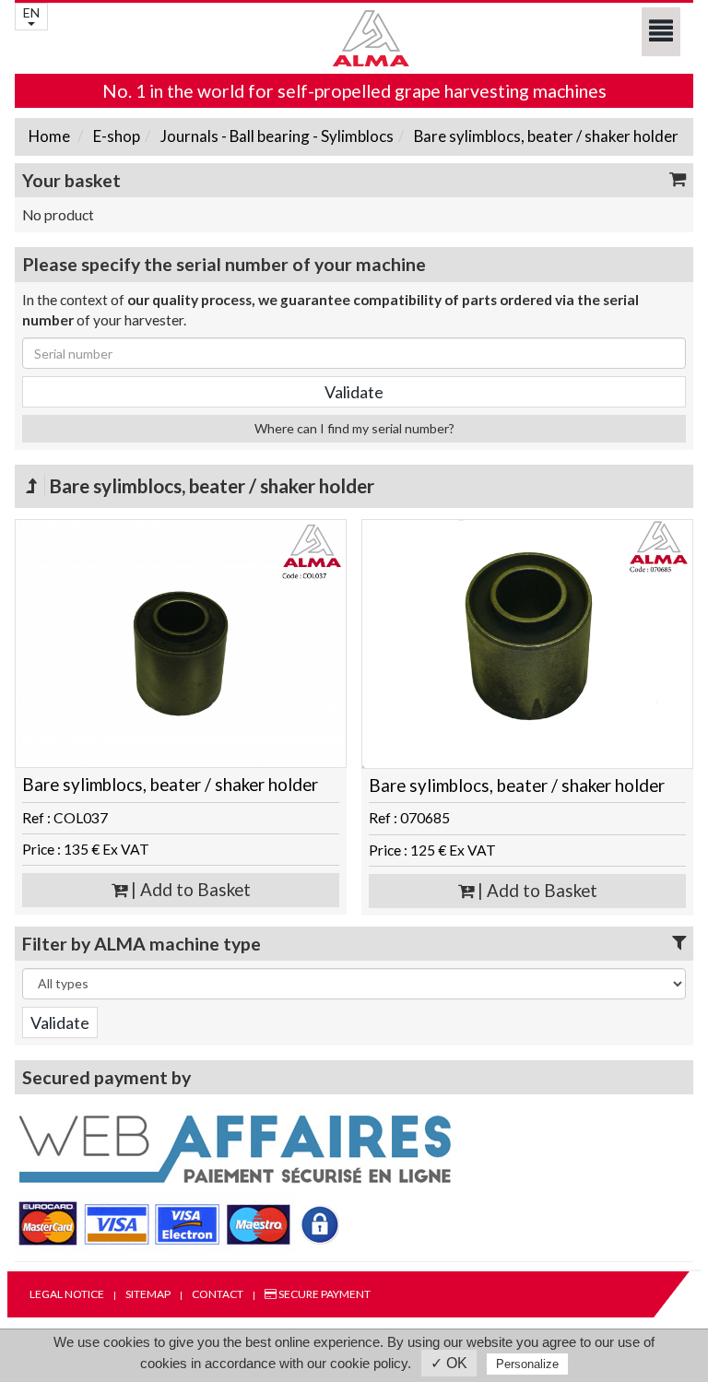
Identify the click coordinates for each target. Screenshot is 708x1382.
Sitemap (148, 1294)
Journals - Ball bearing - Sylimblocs (276, 136)
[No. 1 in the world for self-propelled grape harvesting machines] (354, 38)
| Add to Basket (189, 890)
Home (49, 136)
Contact (217, 1294)
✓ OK (449, 1363)
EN (31, 12)
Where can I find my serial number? (354, 428)
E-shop (115, 136)
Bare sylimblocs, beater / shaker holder (544, 136)
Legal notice (67, 1294)
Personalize (527, 1364)
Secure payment (324, 1294)
